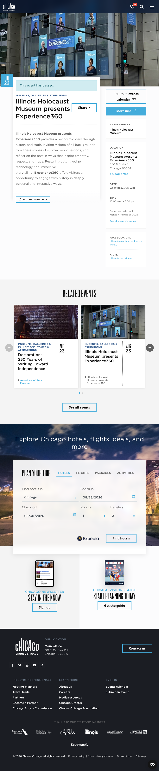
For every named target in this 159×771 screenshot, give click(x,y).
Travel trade (21, 692)
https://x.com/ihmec (121, 258)
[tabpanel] (79, 515)
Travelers (116, 507)
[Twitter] (20, 665)
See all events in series (123, 221)
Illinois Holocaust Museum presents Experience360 (101, 356)
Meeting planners (25, 686)
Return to (126, 97)
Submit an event (117, 692)
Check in (87, 489)
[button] (79, 393)
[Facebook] (12, 665)
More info (123, 111)
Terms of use (124, 756)
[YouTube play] (34, 665)
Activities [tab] (125, 472)
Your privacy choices (100, 756)
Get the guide (114, 605)
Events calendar (117, 686)
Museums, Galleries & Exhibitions (41, 95)
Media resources (70, 697)
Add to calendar (34, 199)
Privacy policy (76, 756)
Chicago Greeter (70, 702)
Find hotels (121, 538)
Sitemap (141, 756)
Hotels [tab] (64, 472)
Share (83, 107)
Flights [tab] (82, 472)
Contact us (137, 648)
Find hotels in (32, 489)
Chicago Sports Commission (32, 708)
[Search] (141, 6)
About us (65, 686)
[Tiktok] (42, 665)
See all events (79, 407)
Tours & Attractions (33, 348)
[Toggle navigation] (152, 7)
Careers (64, 692)
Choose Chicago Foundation (79, 708)
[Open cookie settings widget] (152, 764)
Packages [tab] (103, 472)
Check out (29, 507)
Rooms (85, 507)
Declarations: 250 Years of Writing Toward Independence (33, 361)
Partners (18, 697)
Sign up (44, 607)
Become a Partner (25, 702)
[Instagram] (27, 665)
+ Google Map (119, 173)
